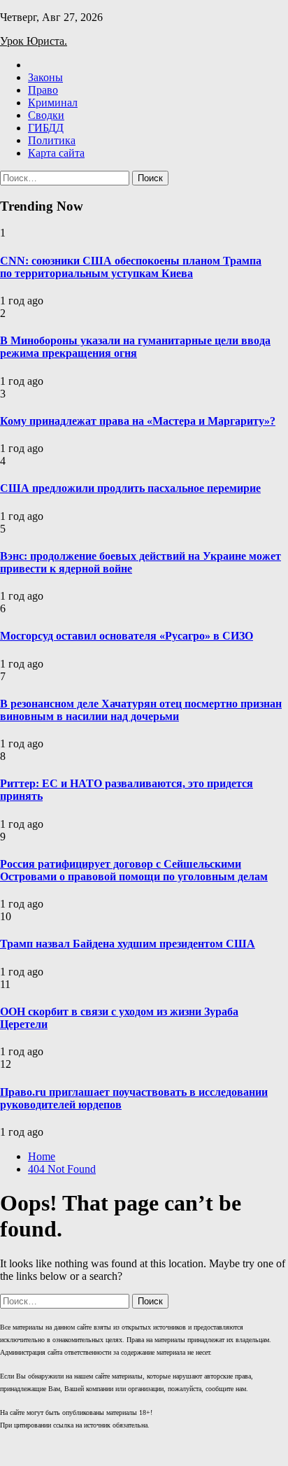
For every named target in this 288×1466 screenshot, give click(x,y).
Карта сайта (56, 153)
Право (43, 90)
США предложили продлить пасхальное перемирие (130, 488)
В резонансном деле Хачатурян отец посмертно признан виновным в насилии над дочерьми (141, 710)
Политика (51, 140)
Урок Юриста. (33, 41)
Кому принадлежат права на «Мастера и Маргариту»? (137, 421)
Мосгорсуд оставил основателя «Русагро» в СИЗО (126, 636)
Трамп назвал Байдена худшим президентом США (127, 944)
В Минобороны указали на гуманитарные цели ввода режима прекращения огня (135, 346)
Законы (45, 77)
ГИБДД (46, 128)
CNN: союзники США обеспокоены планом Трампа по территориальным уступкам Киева (130, 267)
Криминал (53, 102)
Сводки (46, 115)
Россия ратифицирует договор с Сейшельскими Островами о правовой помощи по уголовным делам (134, 870)
